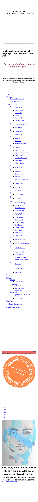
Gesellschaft (13, 292)
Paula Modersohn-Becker (22, 243)
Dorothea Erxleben (20, 143)
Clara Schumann (19, 131)
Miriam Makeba (19, 232)
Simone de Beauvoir (20, 257)
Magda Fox (18, 205)
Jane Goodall (18, 187)
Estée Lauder (18, 160)
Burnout (17, 285)
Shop (8, 275)
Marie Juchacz (19, 217)
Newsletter (9, 301)
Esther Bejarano (19, 163)
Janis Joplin (18, 190)
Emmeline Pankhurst (21, 158)
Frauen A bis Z (11, 104)
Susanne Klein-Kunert (21, 259)
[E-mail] (5, 402)
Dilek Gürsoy (19, 138)
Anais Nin (18, 115)
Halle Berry (18, 171)
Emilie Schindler (19, 155)
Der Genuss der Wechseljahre (19, 289)
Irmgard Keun (19, 183)
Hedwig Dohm (19, 174)
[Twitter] (5, 410)
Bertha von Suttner (20, 125)
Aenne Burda (18, 107)
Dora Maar (18, 141)
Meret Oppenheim (20, 227)
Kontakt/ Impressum (13, 307)
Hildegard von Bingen (21, 179)
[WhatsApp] (5, 405)
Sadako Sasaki (19, 254)
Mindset (9, 97)
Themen (9, 278)
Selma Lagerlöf (19, 252)
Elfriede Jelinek (19, 150)
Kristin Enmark (19, 194)
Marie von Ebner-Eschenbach (20, 213)
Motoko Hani (18, 235)
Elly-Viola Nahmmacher (22, 153)
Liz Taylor (18, 198)
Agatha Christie (19, 110)
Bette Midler (18, 127)
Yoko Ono (18, 272)
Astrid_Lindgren (19, 118)
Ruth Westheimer (20, 248)
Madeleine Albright (20, 203)
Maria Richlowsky (20, 210)
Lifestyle (12, 280)
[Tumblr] (4, 417)
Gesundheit (13, 284)
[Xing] (4, 415)
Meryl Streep (18, 230)
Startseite (19, 18)
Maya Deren (18, 225)
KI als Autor (18, 298)
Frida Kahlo (18, 167)
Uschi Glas (18, 264)
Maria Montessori (20, 208)
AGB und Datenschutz (14, 304)
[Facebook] (4, 407)
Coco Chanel (18, 134)
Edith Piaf (17, 147)
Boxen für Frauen (20, 281)
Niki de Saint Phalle (20, 239)
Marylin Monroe (19, 222)
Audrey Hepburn (20, 120)
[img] (19, 34)
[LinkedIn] (5, 412)
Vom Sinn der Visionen (17, 101)
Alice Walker (18, 113)
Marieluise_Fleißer (20, 220)
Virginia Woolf (19, 268)
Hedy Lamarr (18, 176)
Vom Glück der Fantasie (17, 99)
